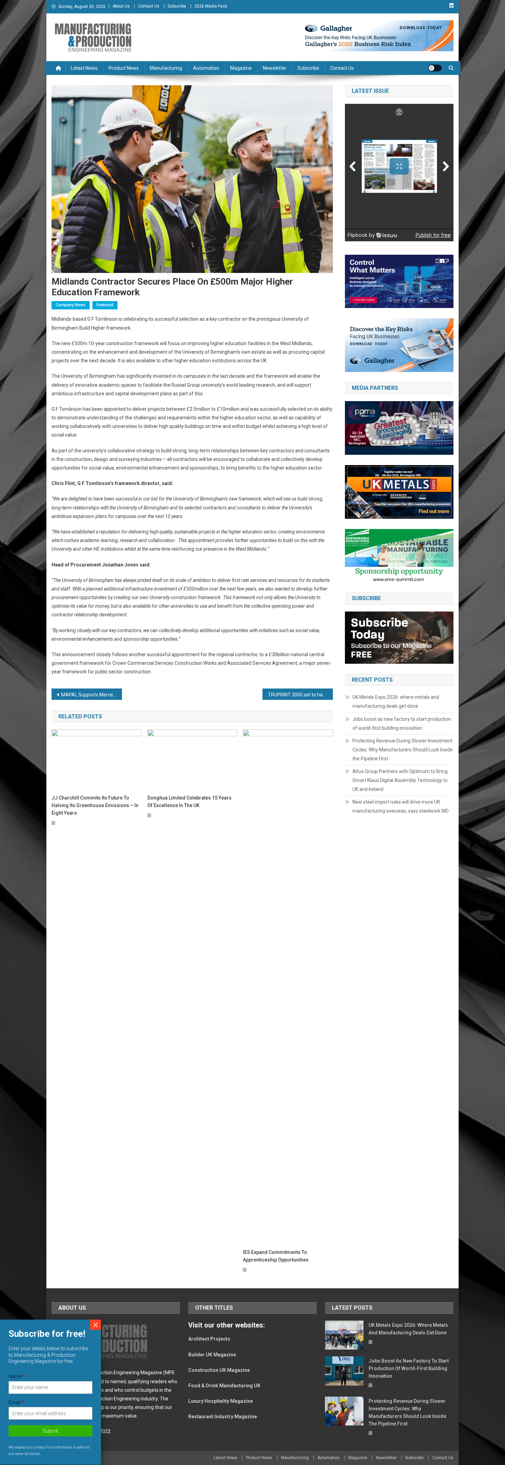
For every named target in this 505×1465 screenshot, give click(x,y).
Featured (105, 304)
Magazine (241, 68)
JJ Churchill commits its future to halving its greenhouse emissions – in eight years (95, 805)
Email (16, 1402)
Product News (124, 68)
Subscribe (177, 6)
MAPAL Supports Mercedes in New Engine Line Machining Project (91, 694)
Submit (50, 1431)
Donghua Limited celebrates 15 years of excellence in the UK (189, 801)
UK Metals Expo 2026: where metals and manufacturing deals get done (395, 701)
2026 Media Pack (210, 6)
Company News (71, 304)
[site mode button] (435, 68)
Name (17, 1376)
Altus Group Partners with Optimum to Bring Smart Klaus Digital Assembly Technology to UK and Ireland (400, 780)
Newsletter (275, 68)
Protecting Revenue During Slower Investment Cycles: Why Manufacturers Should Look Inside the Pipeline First (402, 749)
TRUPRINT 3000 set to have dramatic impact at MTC (300, 694)
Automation (206, 68)
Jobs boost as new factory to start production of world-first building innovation (401, 723)
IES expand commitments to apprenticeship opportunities (275, 1256)
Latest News (84, 68)
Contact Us (148, 6)
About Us (121, 6)
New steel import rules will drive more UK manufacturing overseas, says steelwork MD (400, 806)
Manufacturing (166, 68)
